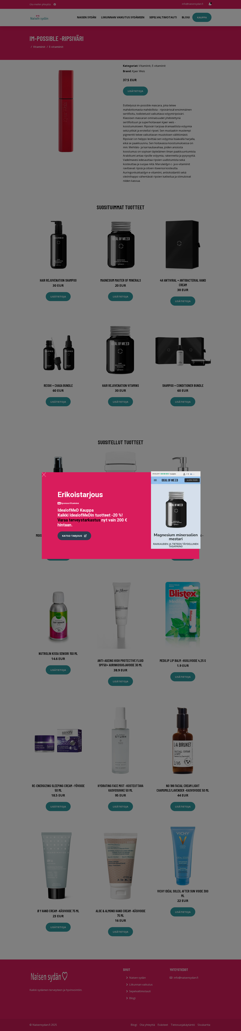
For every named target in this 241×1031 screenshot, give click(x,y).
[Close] (44, 474)
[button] (74, 535)
